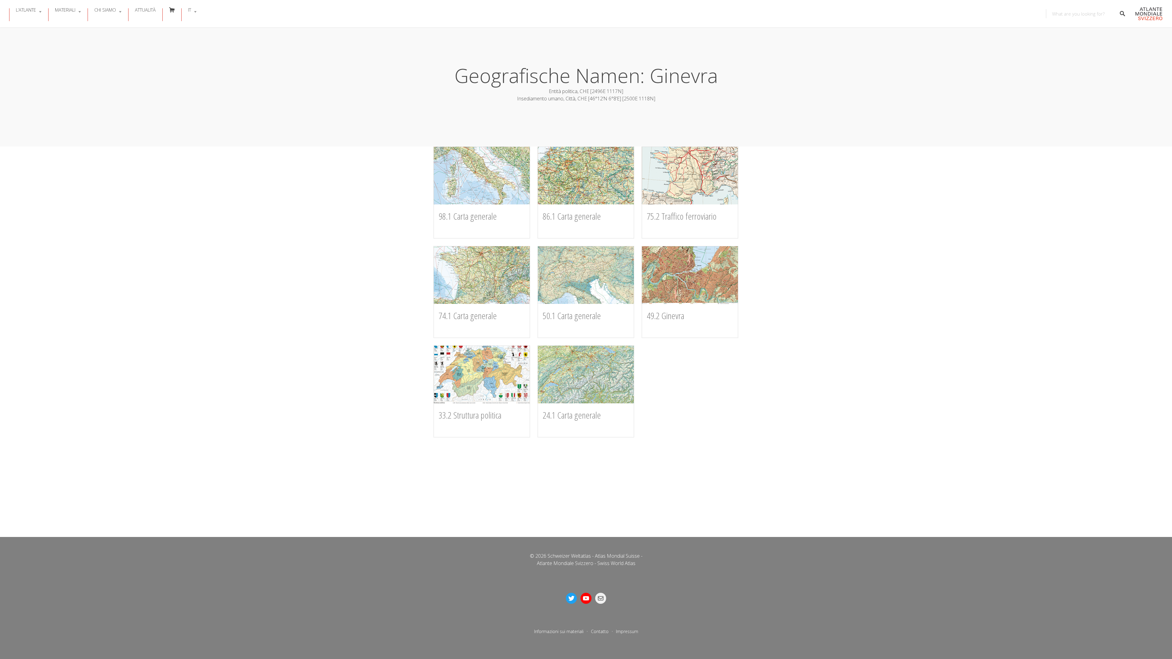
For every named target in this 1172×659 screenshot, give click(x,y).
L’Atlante (26, 10)
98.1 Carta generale (468, 216)
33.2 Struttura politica (470, 415)
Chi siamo (105, 10)
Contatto (600, 631)
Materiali (65, 10)
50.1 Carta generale (572, 315)
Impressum (627, 631)
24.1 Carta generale (572, 415)
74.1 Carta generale (468, 315)
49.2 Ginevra (665, 315)
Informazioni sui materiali (559, 631)
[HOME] (1147, 14)
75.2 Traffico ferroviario (682, 216)
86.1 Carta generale (572, 216)
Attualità (145, 10)
